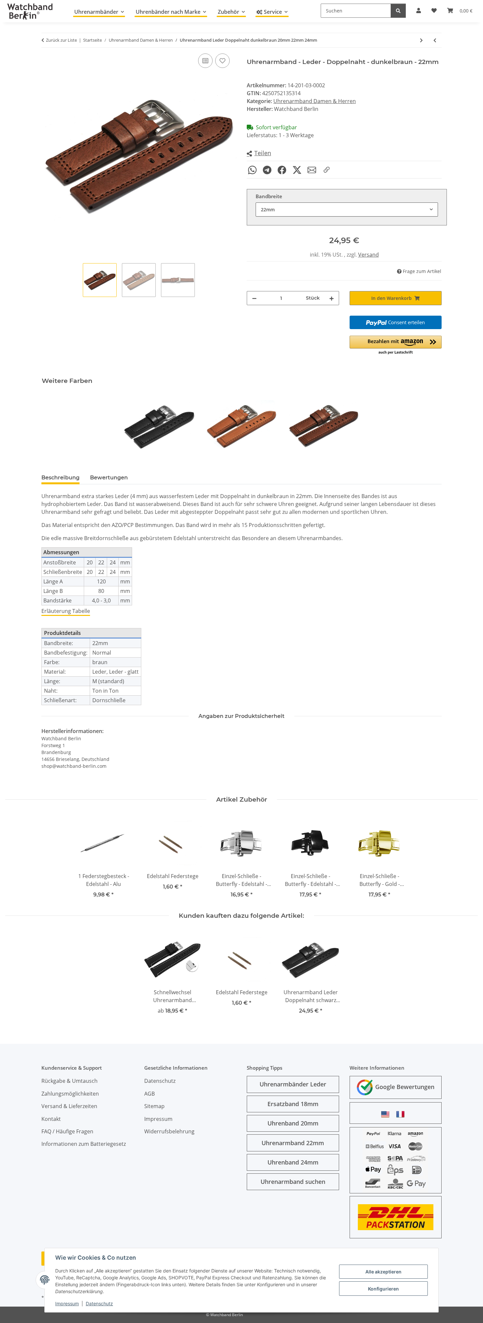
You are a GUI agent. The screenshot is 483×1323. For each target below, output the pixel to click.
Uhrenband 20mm (292, 1123)
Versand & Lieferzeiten (69, 1106)
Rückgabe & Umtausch (69, 1080)
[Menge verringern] (254, 298)
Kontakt (51, 1119)
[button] (259, 153)
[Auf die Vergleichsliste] (205, 60)
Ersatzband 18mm (292, 1104)
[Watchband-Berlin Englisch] (387, 1114)
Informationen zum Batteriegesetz (83, 1143)
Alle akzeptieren (383, 1271)
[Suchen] (398, 11)
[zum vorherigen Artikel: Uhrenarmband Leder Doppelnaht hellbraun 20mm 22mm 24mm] (435, 40)
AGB (149, 1093)
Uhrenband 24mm (292, 1162)
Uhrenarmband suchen (293, 1182)
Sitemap (154, 1106)
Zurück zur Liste (61, 40)
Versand (368, 254)
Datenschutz (99, 1303)
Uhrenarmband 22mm (293, 1143)
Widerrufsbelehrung (169, 1131)
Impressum (67, 1303)
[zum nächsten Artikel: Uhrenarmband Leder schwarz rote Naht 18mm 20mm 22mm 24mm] (421, 40)
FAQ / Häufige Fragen (67, 1131)
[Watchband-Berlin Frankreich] (402, 1114)
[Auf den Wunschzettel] (222, 60)
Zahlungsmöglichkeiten (70, 1093)
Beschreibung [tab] (60, 477)
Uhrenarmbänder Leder (293, 1084)
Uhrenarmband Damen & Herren (314, 101)
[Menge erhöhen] (331, 298)
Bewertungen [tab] (109, 477)
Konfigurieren (383, 1289)
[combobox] (347, 209)
